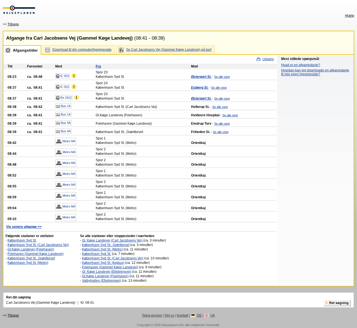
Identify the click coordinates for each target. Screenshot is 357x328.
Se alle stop (222, 76)
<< (11, 24)
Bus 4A (65, 122)
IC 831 (64, 86)
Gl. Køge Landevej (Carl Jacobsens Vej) (112, 240)
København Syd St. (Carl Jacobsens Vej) (38, 245)
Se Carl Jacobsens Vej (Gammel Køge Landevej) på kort (168, 50)
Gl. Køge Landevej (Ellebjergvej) (106, 272)
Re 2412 (65, 97)
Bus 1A (65, 106)
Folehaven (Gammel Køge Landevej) (36, 254)
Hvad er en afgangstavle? (300, 65)
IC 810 (64, 76)
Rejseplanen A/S (172, 325)
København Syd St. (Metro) (28, 263)
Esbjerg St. (199, 88)
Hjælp (349, 16)
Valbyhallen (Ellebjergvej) (101, 281)
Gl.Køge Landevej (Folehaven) (31, 249)
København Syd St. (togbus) (103, 263)
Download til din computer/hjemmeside (82, 50)
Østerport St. (201, 77)
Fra (98, 66)
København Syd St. (22, 240)
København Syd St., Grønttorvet (31, 258)
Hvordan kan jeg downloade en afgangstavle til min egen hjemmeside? (315, 72)
